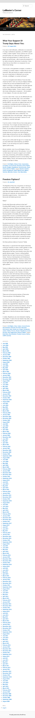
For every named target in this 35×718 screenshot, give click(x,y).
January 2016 (6, 557)
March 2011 (6, 665)
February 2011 (6, 667)
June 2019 (5, 484)
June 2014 (5, 592)
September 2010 (7, 677)
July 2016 (5, 546)
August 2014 (6, 589)
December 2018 (7, 495)
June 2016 (5, 547)
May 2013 (5, 617)
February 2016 (6, 555)
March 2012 (6, 643)
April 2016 (5, 551)
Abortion (22, 169)
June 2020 (5, 461)
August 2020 (6, 458)
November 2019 (7, 474)
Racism (5, 167)
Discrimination (6, 327)
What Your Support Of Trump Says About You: (13, 42)
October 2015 (6, 562)
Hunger (21, 329)
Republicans (15, 167)
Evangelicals (9, 170)
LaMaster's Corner (12, 10)
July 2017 (5, 527)
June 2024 (5, 384)
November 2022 (7, 418)
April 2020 (5, 465)
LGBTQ (15, 170)
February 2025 (6, 373)
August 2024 (6, 381)
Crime (15, 326)
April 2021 (5, 443)
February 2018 (6, 514)
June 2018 (5, 506)
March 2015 (6, 576)
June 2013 (5, 615)
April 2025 (5, 369)
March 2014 (6, 598)
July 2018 (5, 504)
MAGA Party (21, 170)
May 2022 (5, 428)
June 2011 (5, 660)
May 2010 (5, 684)
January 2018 (6, 516)
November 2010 (7, 673)
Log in (4, 708)
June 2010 (5, 682)
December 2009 (7, 694)
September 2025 (7, 360)
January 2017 (6, 534)
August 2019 (6, 480)
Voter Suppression (12, 332)
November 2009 (7, 695)
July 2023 (5, 403)
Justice (4, 331)
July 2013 (5, 613)
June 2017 (5, 529)
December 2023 (7, 396)
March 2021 (6, 444)
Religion (9, 167)
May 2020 (5, 463)
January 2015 (6, 579)
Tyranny (9, 335)
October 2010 (6, 675)
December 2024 (7, 377)
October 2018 (6, 499)
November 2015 (7, 561)
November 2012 (7, 628)
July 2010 (5, 680)
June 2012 (5, 637)
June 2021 (5, 439)
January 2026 (6, 354)
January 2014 (6, 602)
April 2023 (5, 409)
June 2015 (5, 570)
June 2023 (5, 405)
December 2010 (7, 671)
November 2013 (7, 606)
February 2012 (6, 645)
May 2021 (5, 441)
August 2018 (6, 502)
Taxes (28, 167)
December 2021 (7, 437)
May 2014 (5, 594)
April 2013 (5, 619)
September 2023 (7, 399)
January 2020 (6, 471)
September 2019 (7, 478)
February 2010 (6, 690)
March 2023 (6, 411)
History (28, 334)
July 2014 (5, 591)
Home (4, 29)
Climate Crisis (17, 164)
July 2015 (5, 568)
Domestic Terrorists (16, 327)
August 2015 (6, 566)
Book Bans (5, 334)
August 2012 (6, 634)
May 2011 (5, 662)
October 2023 (6, 398)
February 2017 (6, 532)
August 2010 (6, 679)
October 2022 (6, 420)
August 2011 (6, 656)
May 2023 (5, 407)
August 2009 (6, 701)
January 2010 (6, 692)
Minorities (10, 172)
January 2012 (6, 647)
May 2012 (5, 639)
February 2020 (6, 469)
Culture (19, 326)
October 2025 (6, 358)
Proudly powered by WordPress (17, 714)
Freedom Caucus (21, 334)
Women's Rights (10, 169)
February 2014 (6, 600)
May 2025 (5, 368)
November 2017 (7, 519)
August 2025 (6, 362)
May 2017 (5, 531)
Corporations (25, 164)
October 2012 (6, 630)
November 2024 (7, 379)
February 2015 (6, 577)
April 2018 (5, 510)
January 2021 (6, 448)
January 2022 (6, 435)
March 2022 (6, 431)
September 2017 (7, 523)
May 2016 (5, 549)
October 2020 (6, 454)
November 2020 (7, 452)
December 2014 (7, 581)
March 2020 (6, 467)
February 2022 (6, 433)
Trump (4, 169)
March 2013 (6, 621)
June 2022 (5, 426)
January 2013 (6, 624)
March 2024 (6, 390)
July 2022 (5, 424)
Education (24, 327)
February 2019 (6, 491)
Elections (19, 165)
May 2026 (5, 347)
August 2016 (6, 544)
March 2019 (6, 489)
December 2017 (7, 517)
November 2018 (7, 497)
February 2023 (6, 413)
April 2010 (5, 686)
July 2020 (5, 459)
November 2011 (7, 650)
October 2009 (6, 697)
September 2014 (7, 587)
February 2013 (6, 622)
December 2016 (7, 536)
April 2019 (5, 487)
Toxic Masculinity (22, 172)
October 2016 (6, 540)
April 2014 (5, 596)
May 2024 (5, 386)
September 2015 (7, 564)
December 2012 (7, 626)
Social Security (22, 167)
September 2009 (7, 699)
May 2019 (5, 486)
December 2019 (7, 472)
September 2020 (7, 456)
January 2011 (6, 669)
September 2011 (7, 654)
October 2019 (6, 476)
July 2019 (5, 482)
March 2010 (6, 688)
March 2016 (6, 553)
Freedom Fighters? (11, 179)
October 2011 (6, 652)
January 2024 (6, 394)
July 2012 (5, 635)
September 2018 (7, 501)
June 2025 (5, 366)
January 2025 (6, 375)
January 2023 (6, 414)
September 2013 (7, 609)
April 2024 (5, 388)
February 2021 (6, 446)
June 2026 (5, 345)
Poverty (13, 331)
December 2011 (7, 649)
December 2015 (7, 559)
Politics (28, 165)
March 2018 (6, 512)
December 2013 (7, 604)
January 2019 (6, 493)
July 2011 (5, 658)
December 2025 (7, 356)
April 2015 (5, 574)
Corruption (5, 165)
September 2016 (7, 542)
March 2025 (6, 371)
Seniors (15, 172)
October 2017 (6, 521)
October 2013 (6, 607)
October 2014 (6, 585)
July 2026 (5, 343)
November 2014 (7, 583)
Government (6, 329)
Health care (16, 329)
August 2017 (6, 525)
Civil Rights (10, 164)
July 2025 (5, 364)
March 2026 (6, 351)
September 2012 (7, 632)
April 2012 (5, 641)
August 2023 (6, 401)
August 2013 (6, 611)
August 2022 (6, 422)
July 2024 (5, 383)
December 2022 (7, 416)
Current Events (13, 165)
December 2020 (7, 450)
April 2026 (5, 349)
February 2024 (6, 392)
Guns (11, 329)
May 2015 (5, 572)
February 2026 (6, 353)
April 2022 (5, 429)
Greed (23, 165)
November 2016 (7, 538)
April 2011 (5, 664)
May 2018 (5, 508)
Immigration (27, 329)
